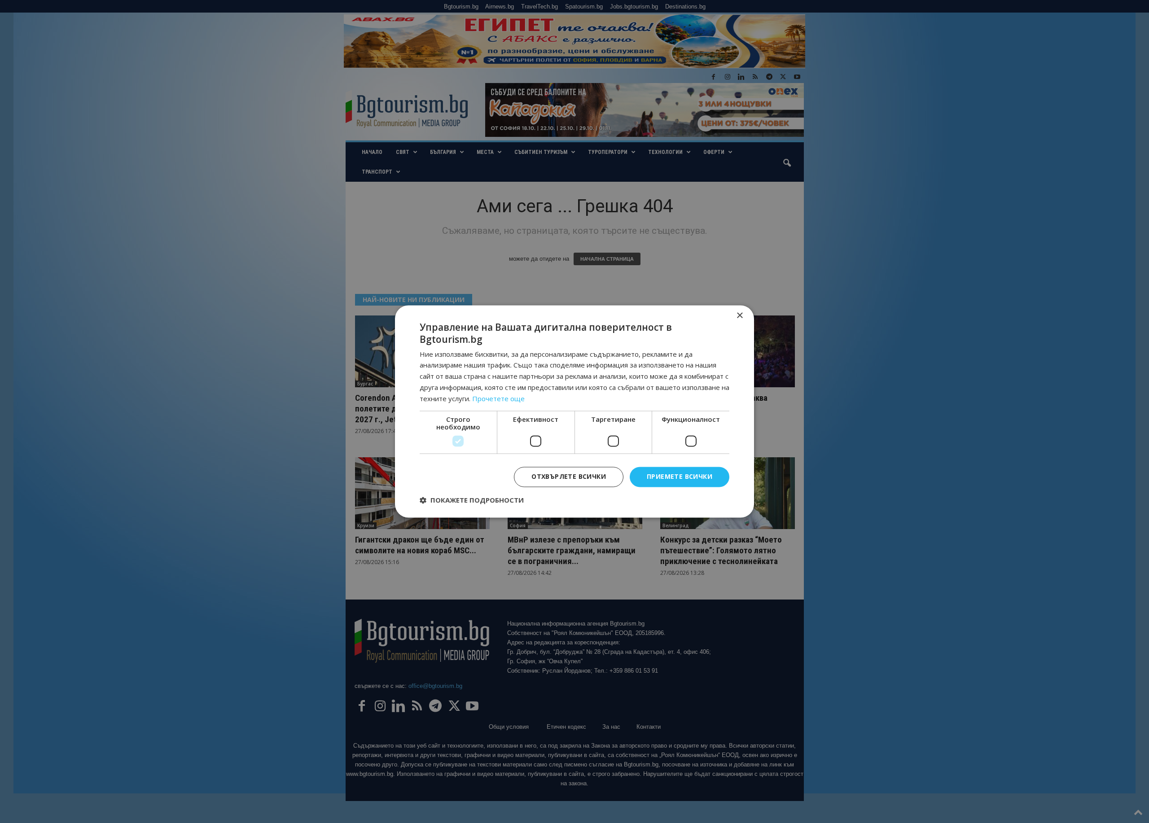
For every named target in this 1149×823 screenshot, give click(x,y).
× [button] (739, 315)
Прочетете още (498, 398)
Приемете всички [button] (679, 477)
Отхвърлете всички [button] (568, 477)
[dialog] (574, 411)
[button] (472, 500)
